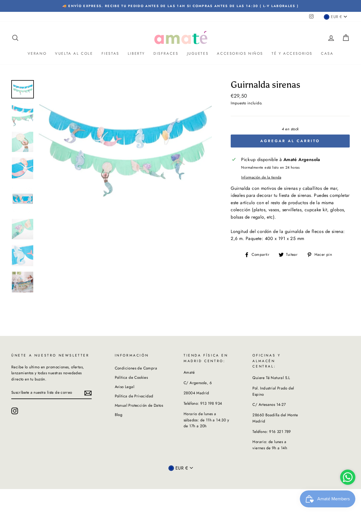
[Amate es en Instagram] (14, 411)
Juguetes (198, 53)
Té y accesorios (292, 53)
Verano (37, 53)
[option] (125, 150)
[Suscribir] (88, 393)
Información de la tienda (261, 177)
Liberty (136, 53)
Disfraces (165, 53)
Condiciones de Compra (136, 368)
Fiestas (110, 53)
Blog (119, 414)
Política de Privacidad (134, 396)
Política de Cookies (131, 377)
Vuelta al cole (74, 53)
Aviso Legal (124, 386)
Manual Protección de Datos (139, 405)
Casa (327, 53)
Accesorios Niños (240, 53)
